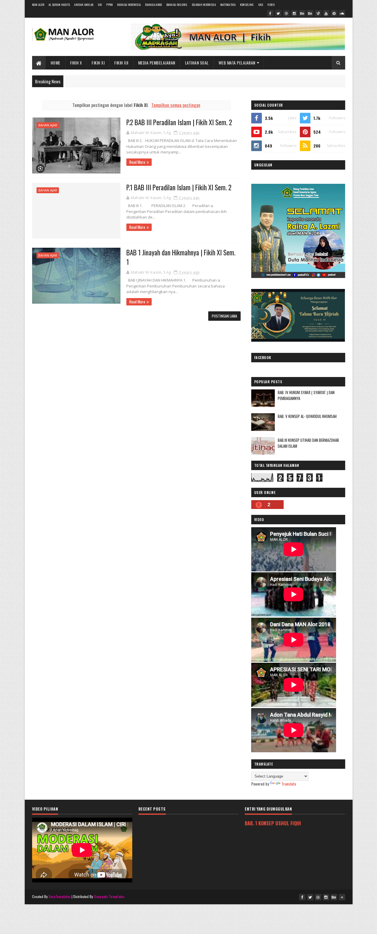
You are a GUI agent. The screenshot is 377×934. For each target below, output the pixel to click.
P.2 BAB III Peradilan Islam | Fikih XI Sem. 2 (179, 122)
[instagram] (294, 13)
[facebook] (270, 13)
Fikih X (76, 62)
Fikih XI (98, 62)
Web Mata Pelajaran (237, 62)
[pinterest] (334, 13)
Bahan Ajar (47, 125)
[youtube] (326, 13)
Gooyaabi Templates (109, 896)
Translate (289, 784)
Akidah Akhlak (83, 4)
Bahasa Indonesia (129, 4)
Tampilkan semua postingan (175, 105)
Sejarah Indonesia (204, 4)
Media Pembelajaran (156, 62)
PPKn (109, 4)
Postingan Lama (224, 315)
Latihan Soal (197, 62)
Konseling (247, 4)
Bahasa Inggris (176, 4)
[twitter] (278, 13)
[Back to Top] (342, 897)
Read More (137, 162)
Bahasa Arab (153, 4)
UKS (260, 4)
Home (55, 62)
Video (271, 4)
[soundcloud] (342, 13)
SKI (100, 4)
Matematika (228, 4)
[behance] (302, 13)
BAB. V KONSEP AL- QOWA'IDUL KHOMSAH (307, 416)
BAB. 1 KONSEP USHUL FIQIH (273, 823)
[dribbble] (286, 13)
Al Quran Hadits (59, 4)
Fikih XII (121, 62)
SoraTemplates (60, 896)
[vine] (318, 13)
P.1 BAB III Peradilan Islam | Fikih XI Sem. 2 (179, 187)
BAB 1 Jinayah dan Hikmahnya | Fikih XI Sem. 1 (180, 257)
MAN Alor (38, 4)
